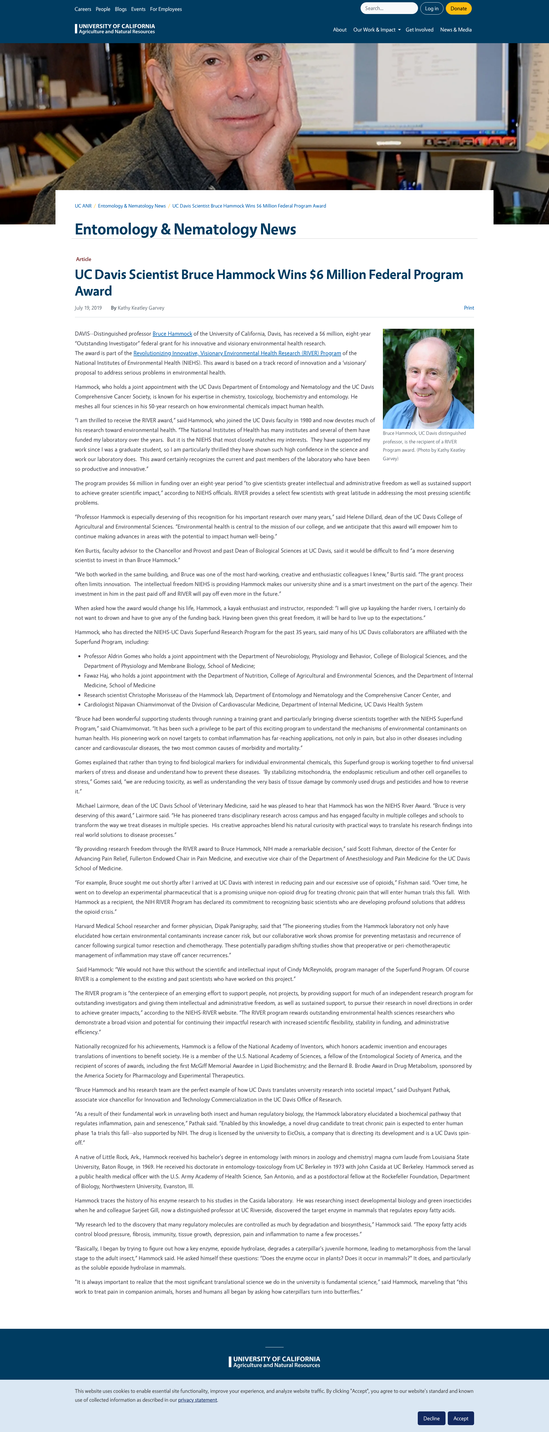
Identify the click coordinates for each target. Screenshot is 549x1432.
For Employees (166, 8)
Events (138, 8)
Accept (460, 1418)
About (340, 29)
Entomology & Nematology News (132, 206)
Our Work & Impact (374, 29)
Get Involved (419, 29)
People (103, 8)
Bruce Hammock (172, 333)
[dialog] (274, 1405)
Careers (83, 8)
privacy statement (197, 1399)
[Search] (414, 8)
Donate (459, 8)
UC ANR (83, 206)
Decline (431, 1418)
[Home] (115, 29)
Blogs (121, 8)
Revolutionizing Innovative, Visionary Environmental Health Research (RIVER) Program (237, 352)
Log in (432, 8)
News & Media (456, 29)
